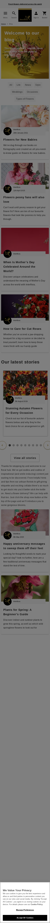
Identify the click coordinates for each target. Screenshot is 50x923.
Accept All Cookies (25, 918)
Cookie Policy (37, 904)
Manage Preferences (25, 910)
